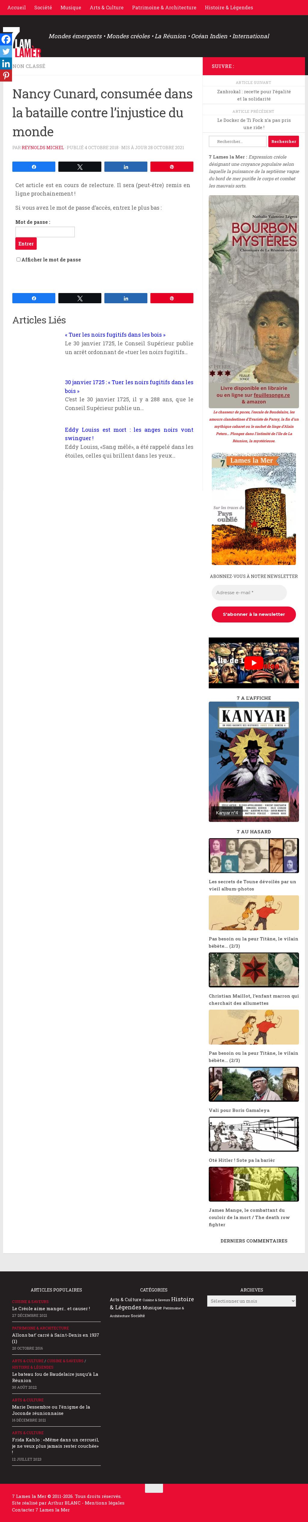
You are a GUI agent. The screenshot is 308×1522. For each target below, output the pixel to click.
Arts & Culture (107, 7)
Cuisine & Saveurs (30, 1301)
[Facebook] (6, 39)
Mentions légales (105, 1503)
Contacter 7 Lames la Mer (41, 1510)
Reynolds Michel (43, 147)
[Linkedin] (6, 63)
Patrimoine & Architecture (164, 7)
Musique (70, 7)
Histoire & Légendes (229, 7)
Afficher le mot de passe (51, 259)
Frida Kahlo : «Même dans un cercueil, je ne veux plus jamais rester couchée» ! (55, 1446)
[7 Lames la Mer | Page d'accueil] (22, 42)
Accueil (16, 7)
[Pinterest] (6, 75)
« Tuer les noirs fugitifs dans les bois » (115, 334)
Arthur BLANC (65, 1503)
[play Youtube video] (254, 663)
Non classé (28, 66)
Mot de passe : (32, 222)
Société (43, 7)
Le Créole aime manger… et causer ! (51, 1308)
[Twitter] (6, 51)
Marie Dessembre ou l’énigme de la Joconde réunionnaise (51, 1410)
